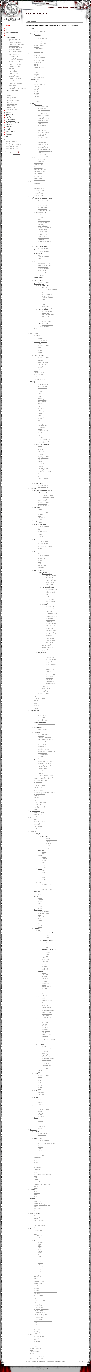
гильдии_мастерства (43, 214)
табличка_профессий (11, 141)
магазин (36, 65)
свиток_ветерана (42, 753)
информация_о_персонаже (45, 546)
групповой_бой (38, 1276)
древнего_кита (46, 959)
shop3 (39, 1264)
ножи (43, 877)
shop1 (39, 1257)
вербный (44, 998)
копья (43, 874)
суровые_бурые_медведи (16, 83)
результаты (37, 1223)
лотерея (36, 64)
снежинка (36, 96)
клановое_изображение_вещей (46, 765)
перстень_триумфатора (48, 887)
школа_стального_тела (48, 308)
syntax (35, 1346)
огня (47, 939)
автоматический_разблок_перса (42, 778)
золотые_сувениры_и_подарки (42, 788)
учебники (40, 1102)
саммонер (40, 466)
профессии (41, 161)
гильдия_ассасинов (51, 575)
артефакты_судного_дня (44, 737)
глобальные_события (39, 372)
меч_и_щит (49, 594)
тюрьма (40, 258)
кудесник (36, 1160)
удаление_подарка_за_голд (45, 775)
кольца (48, 841)
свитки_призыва (42, 1124)
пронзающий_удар (51, 630)
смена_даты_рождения (44, 770)
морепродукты (42, 1113)
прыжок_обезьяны (51, 633)
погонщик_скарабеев (43, 464)
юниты (39, 369)
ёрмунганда (45, 969)
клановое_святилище (40, 190)
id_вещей (36, 1326)
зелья (39, 1099)
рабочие (36, 800)
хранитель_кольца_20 (44, 480)
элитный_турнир (38, 52)
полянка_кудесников (43, 222)
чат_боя (40, 522)
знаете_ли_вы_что (39, 1280)
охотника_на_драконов (48, 1010)
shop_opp (40, 1266)
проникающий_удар (51, 632)
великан (40, 391)
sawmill (40, 1256)
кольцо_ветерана (46, 886)
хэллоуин (36, 829)
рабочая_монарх (38, 1295)
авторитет (36, 81)
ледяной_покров (50, 666)
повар (35, 1172)
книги (43, 872)
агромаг (36, 371)
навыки (40, 560)
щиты (43, 881)
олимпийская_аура (39, 1167)
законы (36, 1278)
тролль (40, 432)
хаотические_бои (38, 48)
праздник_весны (13, 75)
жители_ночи (49, 577)
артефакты (41, 736)
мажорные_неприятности (16, 59)
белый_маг (41, 447)
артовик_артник (38, 1203)
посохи (40, 1085)
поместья (36, 797)
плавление (49, 679)
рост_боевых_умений (43, 41)
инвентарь (40, 545)
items (35, 1232)
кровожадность (38, 62)
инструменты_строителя (44, 913)
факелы (40, 1150)
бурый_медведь (42, 389)
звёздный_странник (43, 458)
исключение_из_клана (40, 188)
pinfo (35, 1234)
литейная (40, 219)
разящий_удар (50, 635)
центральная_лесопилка (44, 241)
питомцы (36, 795)
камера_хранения (38, 1208)
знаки (35, 59)
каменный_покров (50, 661)
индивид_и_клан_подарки (45, 761)
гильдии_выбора (46, 645)
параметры (41, 567)
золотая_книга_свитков (44, 742)
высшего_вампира (47, 1000)
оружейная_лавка (46, 321)
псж (35, 707)
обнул (39, 562)
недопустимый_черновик (40, 1285)
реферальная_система (48, 497)
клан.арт (40, 748)
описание (36, 705)
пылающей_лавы (46, 1012)
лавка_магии (45, 316)
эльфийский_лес (42, 340)
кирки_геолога (42, 916)
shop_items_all (38, 1235)
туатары (44, 964)
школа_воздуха (46, 688)
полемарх (36, 47)
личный (40, 730)
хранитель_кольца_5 (43, 441)
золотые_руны (42, 744)
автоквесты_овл (11, 92)
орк (39, 422)
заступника (45, 1003)
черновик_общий (38, 1307)
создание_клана (38, 195)
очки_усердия (37, 89)
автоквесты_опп (11, 93)
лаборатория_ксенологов (44, 270)
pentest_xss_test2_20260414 (13, 146)
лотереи (36, 376)
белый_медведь (42, 386)
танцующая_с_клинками (44, 471)
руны (39, 1101)
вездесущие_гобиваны (15, 42)
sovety (35, 1343)
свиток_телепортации (43, 754)
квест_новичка (11, 102)
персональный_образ (39, 794)
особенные (41, 1094)
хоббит (40, 435)
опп (39, 1072)
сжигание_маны (50, 637)
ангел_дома (37, 55)
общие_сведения (42, 1136)
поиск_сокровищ (13, 73)
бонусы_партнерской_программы (51, 493)
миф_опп (40, 1070)
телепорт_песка (42, 232)
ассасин (40, 446)
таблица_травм (38, 1181)
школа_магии (45, 306)
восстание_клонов (14, 46)
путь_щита (37, 1293)
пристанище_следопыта (44, 227)
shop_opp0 (41, 1268)
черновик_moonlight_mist (40, 1314)
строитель (36, 1177)
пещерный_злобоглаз (40, 31)
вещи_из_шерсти (46, 884)
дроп (35, 1206)
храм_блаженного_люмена (45, 210)
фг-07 (39, 476)
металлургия (37, 1164)
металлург (37, 1165)
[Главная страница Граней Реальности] (38, 3)
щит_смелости (50, 642)
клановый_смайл (42, 768)
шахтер (36, 1186)
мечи (43, 876)
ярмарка (36, 809)
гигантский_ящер (42, 400)
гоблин (40, 406)
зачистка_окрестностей (15, 52)
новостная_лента (38, 814)
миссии (40, 359)
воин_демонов (42, 394)
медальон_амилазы (14, 61)
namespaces (75, 25)
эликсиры (40, 1104)
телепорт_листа (42, 273)
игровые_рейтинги (39, 812)
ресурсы (40, 367)
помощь (8, 139)
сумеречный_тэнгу (43, 430)
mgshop (40, 1252)
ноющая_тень (41, 418)
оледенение (49, 671)
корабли (40, 350)
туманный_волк (42, 434)
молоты (40, 920)
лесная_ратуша (13, 58)
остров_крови (37, 69)
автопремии (37, 183)
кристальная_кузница (51, 290)
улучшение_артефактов (40, 807)
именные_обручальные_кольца (46, 724)
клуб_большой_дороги (52, 591)
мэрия (43, 299)
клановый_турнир (38, 193)
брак (35, 696)
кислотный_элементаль (44, 412)
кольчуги (48, 843)
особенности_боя (42, 364)
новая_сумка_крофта (15, 64)
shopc (39, 1271)
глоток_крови (49, 614)
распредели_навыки (14, 80)
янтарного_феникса (47, 968)
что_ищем (8, 143)
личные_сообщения (43, 505)
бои (35, 1215)
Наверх (81, 1361)
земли (47, 937)
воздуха (48, 935)
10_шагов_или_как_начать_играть (43, 1321)
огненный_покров (50, 667)
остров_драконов (38, 30)
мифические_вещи (39, 67)
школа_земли (45, 690)
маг (39, 529)
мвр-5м (40, 461)
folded (35, 1324)
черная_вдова (42, 442)
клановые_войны (38, 1230)
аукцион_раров (38, 1275)
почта (43, 301)
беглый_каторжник (43, 384)
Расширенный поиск (16, 154)
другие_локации (42, 255)
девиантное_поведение (15, 47)
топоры (44, 879)
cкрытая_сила (49, 644)
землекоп (36, 1159)
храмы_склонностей (43, 238)
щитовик (40, 538)
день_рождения (42, 510)
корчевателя (45, 961)
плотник (36, 1171)
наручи (44, 860)
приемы (44, 650)
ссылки (40, 519)
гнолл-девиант (42, 401)
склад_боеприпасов (39, 828)
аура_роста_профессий (40, 780)
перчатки (48, 846)
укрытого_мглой (46, 1017)
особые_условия (38, 790)
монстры (40, 360)
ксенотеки (36, 86)
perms (39, 1254)
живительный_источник (44, 265)
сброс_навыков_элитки (40, 802)
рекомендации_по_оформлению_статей (44, 1338)
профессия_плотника (15, 78)
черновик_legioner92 (39, 1312)
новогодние (41, 1092)
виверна (40, 393)
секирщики (49, 596)
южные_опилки (42, 244)
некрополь (41, 338)
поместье (40, 224)
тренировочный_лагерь (40, 1227)
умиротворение (50, 681)
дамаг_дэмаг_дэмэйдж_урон (42, 1205)
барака (44, 957)
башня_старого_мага (47, 294)
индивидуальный (42, 729)
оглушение (49, 621)
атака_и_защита (38, 695)
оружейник (37, 1169)
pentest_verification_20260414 (13, 145)
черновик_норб (38, 1305)
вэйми (39, 396)
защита (40, 557)
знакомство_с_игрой (39, 1281)
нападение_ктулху (39, 377)
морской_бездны (46, 1007)
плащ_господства (47, 889)
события (36, 72)
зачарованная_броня (51, 616)
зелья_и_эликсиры (14, 54)
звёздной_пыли (46, 983)
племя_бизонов (50, 584)
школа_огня (45, 691)
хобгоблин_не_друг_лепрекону (17, 88)
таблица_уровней (42, 531)
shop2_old (40, 1263)
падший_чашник (42, 424)
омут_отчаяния (50, 672)
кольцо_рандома (38, 374)
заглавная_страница (14, 49)
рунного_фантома (47, 1014)
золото (36, 82)
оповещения (41, 517)
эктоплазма (37, 101)
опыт (39, 563)
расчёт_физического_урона (45, 40)
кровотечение (49, 618)
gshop (39, 1249)
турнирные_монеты (39, 99)
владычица (41, 454)
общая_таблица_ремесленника (46, 1143)
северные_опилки (42, 229)
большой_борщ (13, 40)
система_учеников (47, 499)
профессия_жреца (14, 76)
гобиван (40, 403)
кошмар (40, 459)
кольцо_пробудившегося (40, 60)
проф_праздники (11, 105)
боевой (36, 1191)
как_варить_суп (13, 56)
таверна (44, 302)
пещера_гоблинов (42, 366)
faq (35, 1339)
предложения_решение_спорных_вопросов (45, 1292)
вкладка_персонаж (43, 541)
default (39, 1246)
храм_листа (41, 239)
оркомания (12, 68)
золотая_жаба (42, 719)
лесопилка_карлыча (43, 272)
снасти (40, 925)
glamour (40, 758)
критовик (40, 528)
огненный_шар (50, 669)
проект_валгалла (50, 586)
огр (39, 420)
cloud (35, 1322)
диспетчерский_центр (44, 263)
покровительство (50, 626)
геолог (35, 1152)
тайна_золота (12, 85)
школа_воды (45, 686)
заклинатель (37, 1157)
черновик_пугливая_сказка (41, 1309)
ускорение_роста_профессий (42, 1184)
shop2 (39, 1261)
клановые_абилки (38, 192)
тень (39, 473)
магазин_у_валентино (44, 221)
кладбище (40, 217)
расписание (37, 1222)
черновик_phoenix (38, 1317)
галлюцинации (50, 657)
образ (39, 516)
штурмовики (49, 603)
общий (35, 1196)
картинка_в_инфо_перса (44, 763)
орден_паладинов (51, 582)
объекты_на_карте (43, 362)
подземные (41, 1116)
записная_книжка (42, 504)
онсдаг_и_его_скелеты (15, 66)
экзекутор (40, 482)
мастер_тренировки (39, 1220)
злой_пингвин (41, 717)
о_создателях (37, 1288)
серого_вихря (45, 1015)
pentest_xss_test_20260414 (13, 148)
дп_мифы (40, 1242)
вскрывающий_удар (51, 613)
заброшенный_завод (43, 267)
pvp (35, 1211)
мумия (39, 415)
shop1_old (40, 1259)
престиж (40, 354)
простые (40, 1095)
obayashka (37, 1329)
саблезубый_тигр (42, 425)
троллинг (36, 1210)
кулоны (48, 845)
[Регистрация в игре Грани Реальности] (50, 5)
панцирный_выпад (51, 623)
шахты (39, 243)
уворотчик (40, 536)
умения (40, 568)
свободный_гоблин (43, 468)
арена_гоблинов (11, 97)
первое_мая (37, 824)
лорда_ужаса (45, 1005)
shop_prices (37, 1237)
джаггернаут (41, 408)
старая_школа (50, 599)
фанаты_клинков (50, 601)
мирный (36, 1194)
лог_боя (40, 548)
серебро (36, 94)
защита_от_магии (38, 787)
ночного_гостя (46, 1008)
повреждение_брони (51, 625)
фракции (36, 74)
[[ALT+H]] (11, 12)
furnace (40, 1247)
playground (37, 1333)
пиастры (36, 91)
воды (47, 933)
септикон (36, 70)
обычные (40, 1121)
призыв (44, 990)
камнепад (48, 662)
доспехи (48, 838)
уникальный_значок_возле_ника (46, 777)
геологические (42, 1107)
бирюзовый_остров (43, 200)
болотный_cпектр (42, 388)
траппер (36, 1182)
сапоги (44, 865)
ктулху (40, 413)
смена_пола (41, 773)
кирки (39, 915)
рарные (40, 1123)
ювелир (36, 1188)
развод (36, 708)
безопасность (41, 509)
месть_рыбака (13, 63)
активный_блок (50, 606)
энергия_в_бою (42, 43)
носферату (41, 463)
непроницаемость (50, 620)
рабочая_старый (38, 1297)
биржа (35, 328)
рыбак (35, 1176)
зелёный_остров (42, 205)
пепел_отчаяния (50, 674)
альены (9, 95)
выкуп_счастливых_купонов (45, 739)
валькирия (41, 452)
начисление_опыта (43, 38)
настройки (40, 514)
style (35, 1344)
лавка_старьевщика (47, 319)
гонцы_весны (37, 819)
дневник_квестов (42, 500)
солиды (36, 98)
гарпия (40, 398)
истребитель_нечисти (13, 98)
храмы (39, 260)
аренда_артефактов (43, 734)
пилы (39, 923)
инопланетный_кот (43, 720)
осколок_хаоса (38, 88)
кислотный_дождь (51, 664)
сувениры (40, 1147)
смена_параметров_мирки (41, 806)
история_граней (38, 1283)
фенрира (44, 966)
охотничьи (40, 1114)
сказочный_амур (38, 826)
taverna (40, 1273)
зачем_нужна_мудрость (15, 51)
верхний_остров (42, 202)
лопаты (40, 918)
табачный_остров (42, 207)
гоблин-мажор (41, 405)
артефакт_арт (37, 1201)
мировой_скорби (46, 986)
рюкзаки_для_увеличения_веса (46, 751)
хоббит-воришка (13, 87)
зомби (39, 410)
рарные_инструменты (43, 749)
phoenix (36, 1331)
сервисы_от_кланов (39, 1300)
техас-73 (40, 475)
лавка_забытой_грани (48, 314)
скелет (40, 429)
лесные (40, 1111)
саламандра (41, 427)
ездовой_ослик (42, 715)
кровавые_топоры (50, 592)
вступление (37, 185)
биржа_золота (38, 782)
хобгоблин (40, 437)
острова (40, 352)
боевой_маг (41, 451)
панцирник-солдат (43, 487)
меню (35, 702)
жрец (35, 1153)
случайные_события (12, 109)
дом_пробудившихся (47, 296)
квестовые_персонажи (13, 100)
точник (40, 534)
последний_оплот (42, 226)
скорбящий (41, 470)
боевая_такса (41, 713)
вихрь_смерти (49, 611)
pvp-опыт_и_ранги (39, 77)
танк (39, 533)
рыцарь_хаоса (11, 107)
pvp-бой (36, 76)
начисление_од (42, 36)
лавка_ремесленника (47, 318)
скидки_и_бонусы (38, 804)
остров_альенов (38, 330)
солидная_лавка (42, 231)
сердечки (36, 93)
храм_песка (41, 275)
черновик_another (38, 1310)
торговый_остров (42, 209)
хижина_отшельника (43, 236)
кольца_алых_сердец (43, 725)
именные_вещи (42, 746)
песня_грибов (49, 678)
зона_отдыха (45, 313)
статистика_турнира (39, 1225)
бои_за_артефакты (39, 45)
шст (35, 50)
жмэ (39, 553)
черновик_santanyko (39, 1319)
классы (36, 700)
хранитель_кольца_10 (44, 439)
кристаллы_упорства (39, 84)
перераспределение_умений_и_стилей (44, 792)
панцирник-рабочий (43, 485)
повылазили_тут (13, 71)
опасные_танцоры (51, 580)
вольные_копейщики (51, 589)
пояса (43, 864)
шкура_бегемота (50, 640)
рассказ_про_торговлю (15, 81)
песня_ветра (49, 676)
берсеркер (40, 449)
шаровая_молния (50, 683)
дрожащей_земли (46, 1002)
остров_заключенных (39, 1286)
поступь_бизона (50, 628)
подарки (40, 1244)
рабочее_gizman (38, 1298)
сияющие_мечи (50, 597)
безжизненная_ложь (14, 39)
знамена (44, 870)
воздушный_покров (51, 655)
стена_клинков (50, 638)
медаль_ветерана (12, 104)
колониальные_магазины (44, 348)
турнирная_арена (42, 234)
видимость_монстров (43, 1133)
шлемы (48, 848)
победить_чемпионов (15, 70)
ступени (36, 1179)
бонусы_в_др (37, 783)
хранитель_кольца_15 (44, 478)
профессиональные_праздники (42, 1174)
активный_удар (50, 608)
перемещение (41, 159)
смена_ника (41, 771)
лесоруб (36, 1162)
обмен (35, 703)
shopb (39, 1269)
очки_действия (42, 565)
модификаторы (42, 558)
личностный (37, 1193)
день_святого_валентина (40, 821)
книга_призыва (42, 1135)
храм (43, 304)
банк (43, 292)
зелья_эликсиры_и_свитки (45, 741)
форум (36, 816)
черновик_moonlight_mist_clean (42, 1315)
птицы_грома (45, 962)
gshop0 (40, 1251)
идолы (39, 347)
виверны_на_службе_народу (17, 44)
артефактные (41, 1066)
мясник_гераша (42, 417)
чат (35, 1302)
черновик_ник (37, 1304)
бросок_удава (49, 609)
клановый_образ (42, 766)
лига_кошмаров (50, 579)
